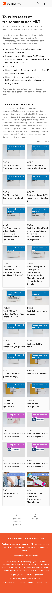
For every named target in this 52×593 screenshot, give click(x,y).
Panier (35, 519)
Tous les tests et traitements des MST (29, 29)
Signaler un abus (42, 582)
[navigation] (16, 574)
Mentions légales (27, 582)
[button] (12, 3)
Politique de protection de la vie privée (26, 579)
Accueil (5, 26)
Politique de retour (10, 582)
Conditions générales (34, 575)
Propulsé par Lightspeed (26, 587)
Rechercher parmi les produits (17, 522)
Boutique (16, 26)
